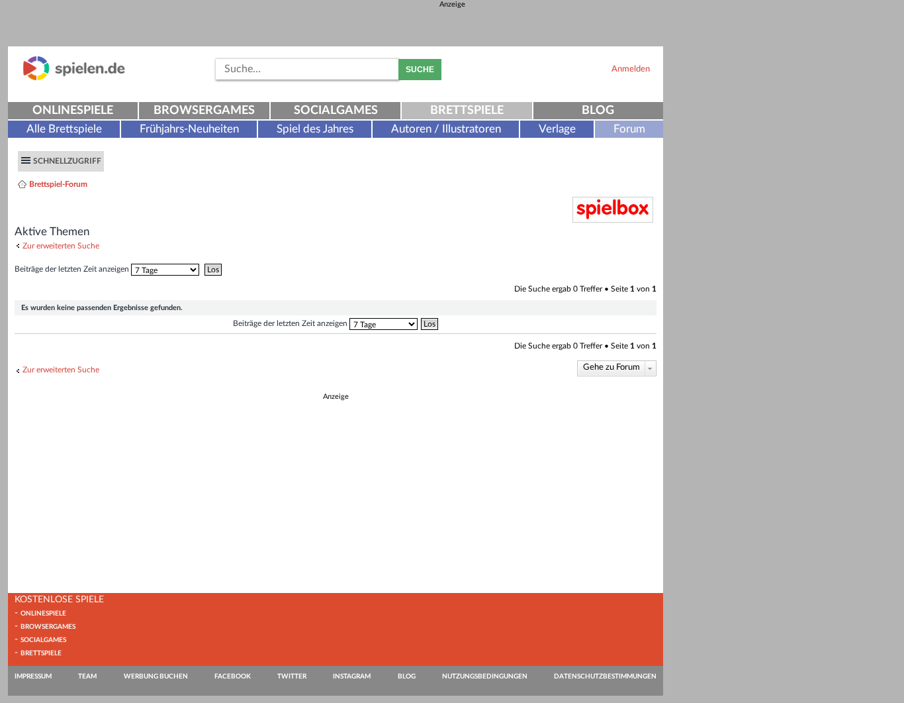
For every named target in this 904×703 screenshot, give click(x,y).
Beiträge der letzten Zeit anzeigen (73, 269)
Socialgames (336, 111)
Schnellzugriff (67, 161)
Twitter (291, 676)
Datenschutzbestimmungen (605, 676)
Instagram (352, 676)
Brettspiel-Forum (58, 184)
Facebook (232, 676)
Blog (598, 111)
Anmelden (630, 69)
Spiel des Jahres (315, 129)
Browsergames (204, 111)
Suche (420, 69)
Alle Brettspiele (64, 129)
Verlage (557, 129)
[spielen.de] (74, 77)
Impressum (33, 676)
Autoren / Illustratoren (446, 129)
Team (87, 676)
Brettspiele (467, 111)
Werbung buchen (156, 676)
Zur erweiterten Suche (61, 246)
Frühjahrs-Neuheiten (189, 129)
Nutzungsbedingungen (484, 676)
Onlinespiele (72, 111)
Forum (629, 129)
